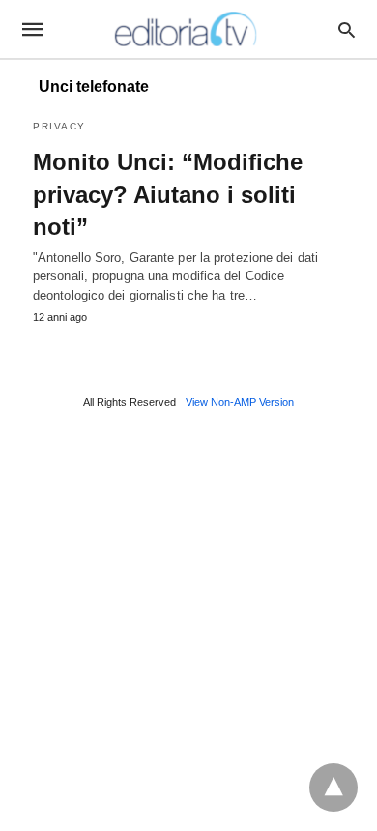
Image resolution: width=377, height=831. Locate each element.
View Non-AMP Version (240, 402)
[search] (346, 29)
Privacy (59, 126)
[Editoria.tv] (187, 29)
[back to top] (333, 787)
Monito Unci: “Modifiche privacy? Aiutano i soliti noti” (168, 194)
